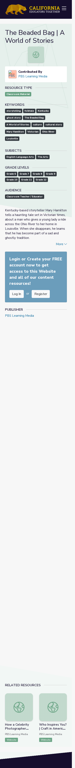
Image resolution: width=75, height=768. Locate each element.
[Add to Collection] (29, 702)
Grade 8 (37, 173)
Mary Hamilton (15, 131)
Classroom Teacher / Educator (24, 196)
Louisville (12, 138)
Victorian (33, 131)
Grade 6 (11, 173)
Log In (16, 294)
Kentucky (43, 110)
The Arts (43, 157)
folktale (29, 110)
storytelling (13, 110)
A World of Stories (17, 124)
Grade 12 (41, 179)
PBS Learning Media (32, 76)
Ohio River (48, 131)
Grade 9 (50, 173)
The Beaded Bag (34, 117)
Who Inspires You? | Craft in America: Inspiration (53, 729)
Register (40, 294)
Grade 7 (24, 173)
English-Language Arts (20, 157)
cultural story (53, 124)
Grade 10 (11, 179)
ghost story (13, 117)
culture (37, 124)
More (60, 244)
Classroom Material (18, 94)
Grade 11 (26, 179)
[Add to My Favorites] (29, 696)
